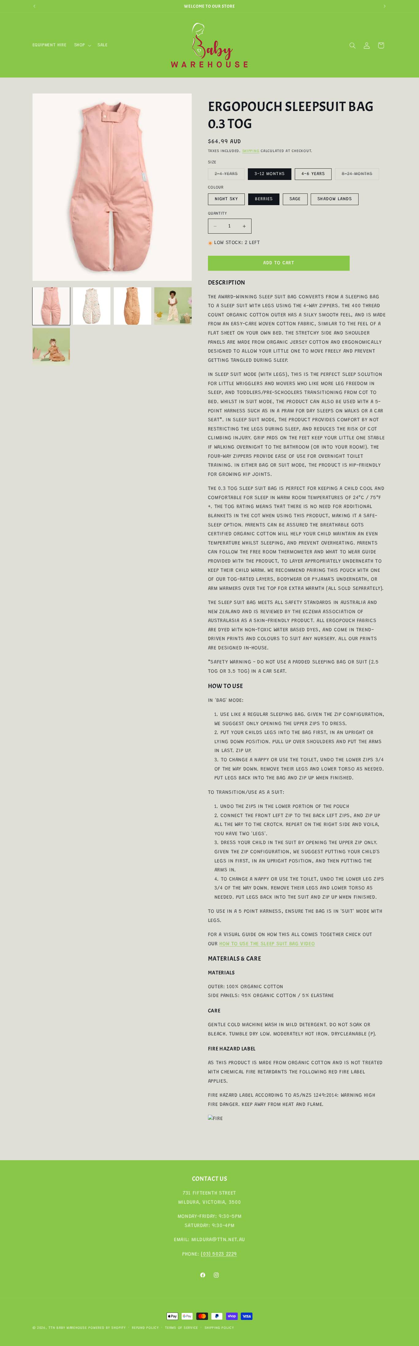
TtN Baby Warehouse (67, 1328)
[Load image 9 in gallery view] (51, 346)
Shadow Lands (334, 199)
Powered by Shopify (106, 1328)
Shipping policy (219, 1328)
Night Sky (226, 199)
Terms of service (181, 1328)
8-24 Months (360, 175)
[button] (82, 45)
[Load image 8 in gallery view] (173, 306)
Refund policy (145, 1328)
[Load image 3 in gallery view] (132, 306)
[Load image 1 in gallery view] (51, 306)
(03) (206, 1254)
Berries (264, 199)
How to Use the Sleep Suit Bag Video (267, 944)
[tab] (297, 283)
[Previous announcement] (34, 6)
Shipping (250, 151)
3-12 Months (270, 174)
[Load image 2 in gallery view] (91, 306)
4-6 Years (313, 174)
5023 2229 (224, 1254)
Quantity (217, 214)
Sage (295, 199)
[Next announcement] (384, 6)
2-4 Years (229, 175)
